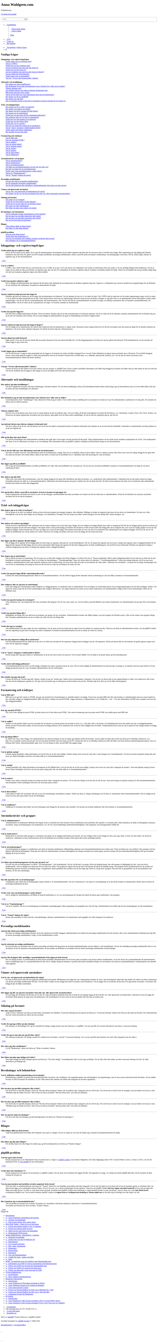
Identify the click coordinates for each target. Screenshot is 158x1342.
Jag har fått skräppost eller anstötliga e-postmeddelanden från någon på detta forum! (36, 185)
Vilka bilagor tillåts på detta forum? (18, 226)
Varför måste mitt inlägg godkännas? (19, 130)
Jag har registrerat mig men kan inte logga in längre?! (25, 72)
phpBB (10, 1317)
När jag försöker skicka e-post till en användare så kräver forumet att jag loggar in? (36, 101)
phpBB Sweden (24, 1321)
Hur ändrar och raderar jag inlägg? (18, 109)
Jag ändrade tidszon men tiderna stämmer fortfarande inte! (27, 90)
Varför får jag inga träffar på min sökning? (21, 202)
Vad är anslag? (11, 148)
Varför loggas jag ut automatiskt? (17, 76)
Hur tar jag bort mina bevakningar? (18, 220)
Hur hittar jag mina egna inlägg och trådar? (21, 208)
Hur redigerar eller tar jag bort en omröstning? (22, 117)
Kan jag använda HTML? (15, 140)
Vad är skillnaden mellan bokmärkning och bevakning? (26, 214)
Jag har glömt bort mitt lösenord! (17, 74)
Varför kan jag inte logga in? (16, 70)
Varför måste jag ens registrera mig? (19, 61)
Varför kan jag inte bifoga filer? (17, 121)
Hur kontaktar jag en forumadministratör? (21, 241)
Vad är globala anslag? (14, 146)
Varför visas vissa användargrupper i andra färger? (24, 171)
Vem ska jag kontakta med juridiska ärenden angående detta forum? (30, 238)
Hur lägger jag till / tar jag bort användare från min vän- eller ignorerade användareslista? (38, 194)
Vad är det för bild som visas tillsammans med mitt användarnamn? (30, 95)
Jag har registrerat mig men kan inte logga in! (22, 68)
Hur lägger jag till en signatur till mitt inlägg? (22, 111)
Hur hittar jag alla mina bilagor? (17, 228)
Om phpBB (24, 1162)
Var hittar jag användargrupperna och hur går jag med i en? (27, 167)
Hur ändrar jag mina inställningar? (18, 84)
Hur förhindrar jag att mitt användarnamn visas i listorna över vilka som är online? (35, 86)
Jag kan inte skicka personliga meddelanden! (22, 181)
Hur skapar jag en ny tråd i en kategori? (20, 107)
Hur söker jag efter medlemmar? (17, 206)
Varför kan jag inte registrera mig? (18, 66)
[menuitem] (17, 29)
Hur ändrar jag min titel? (14, 99)
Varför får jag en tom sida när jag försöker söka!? (23, 204)
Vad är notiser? (11, 150)
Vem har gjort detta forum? (15, 234)
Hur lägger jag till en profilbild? (17, 97)
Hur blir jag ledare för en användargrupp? (21, 169)
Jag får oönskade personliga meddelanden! (21, 183)
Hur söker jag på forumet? (15, 200)
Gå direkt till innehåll (8, 14)
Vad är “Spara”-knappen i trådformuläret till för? (23, 128)
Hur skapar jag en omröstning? (17, 113)
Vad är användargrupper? (15, 165)
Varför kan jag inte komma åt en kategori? (21, 119)
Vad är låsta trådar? (12, 153)
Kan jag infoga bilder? (14, 144)
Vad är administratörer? (14, 161)
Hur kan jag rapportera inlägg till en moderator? (23, 126)
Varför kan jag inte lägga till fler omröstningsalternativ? (26, 115)
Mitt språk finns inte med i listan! (17, 92)
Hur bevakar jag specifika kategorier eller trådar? (23, 216)
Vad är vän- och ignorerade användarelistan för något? (25, 191)
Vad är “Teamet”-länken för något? (18, 175)
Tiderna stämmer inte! (13, 88)
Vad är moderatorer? (13, 163)
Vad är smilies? (11, 142)
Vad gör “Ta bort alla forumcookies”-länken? (22, 78)
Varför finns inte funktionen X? (17, 236)
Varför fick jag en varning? (15, 124)
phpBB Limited (64, 1160)
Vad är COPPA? (12, 64)
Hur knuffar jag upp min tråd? (16, 132)
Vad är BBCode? (12, 138)
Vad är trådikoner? (12, 155)
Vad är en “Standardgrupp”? (16, 173)
